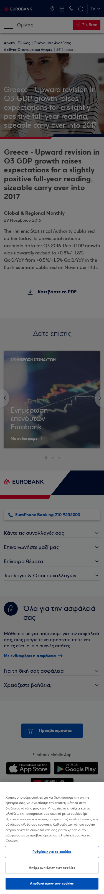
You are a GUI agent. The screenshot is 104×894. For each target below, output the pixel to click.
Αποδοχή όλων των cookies (52, 883)
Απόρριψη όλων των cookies (52, 867)
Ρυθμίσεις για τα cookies (52, 852)
